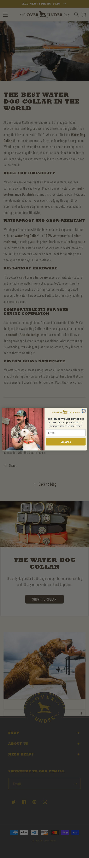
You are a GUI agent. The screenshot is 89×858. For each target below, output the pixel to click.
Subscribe (66, 441)
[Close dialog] (84, 411)
